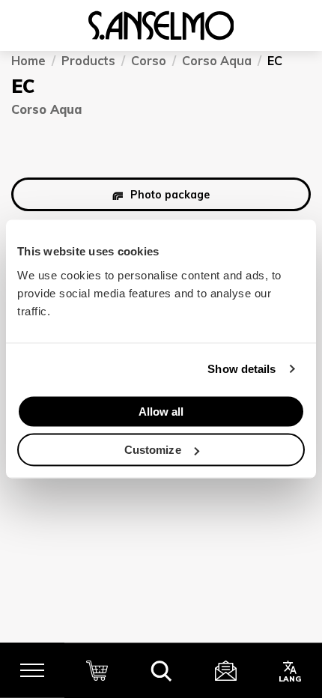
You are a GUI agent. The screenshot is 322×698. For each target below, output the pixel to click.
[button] (161, 670)
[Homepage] (161, 25)
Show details (241, 368)
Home (28, 61)
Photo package (170, 194)
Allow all (161, 410)
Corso (148, 61)
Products (88, 61)
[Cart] (96, 670)
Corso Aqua (217, 61)
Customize (152, 449)
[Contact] (225, 670)
